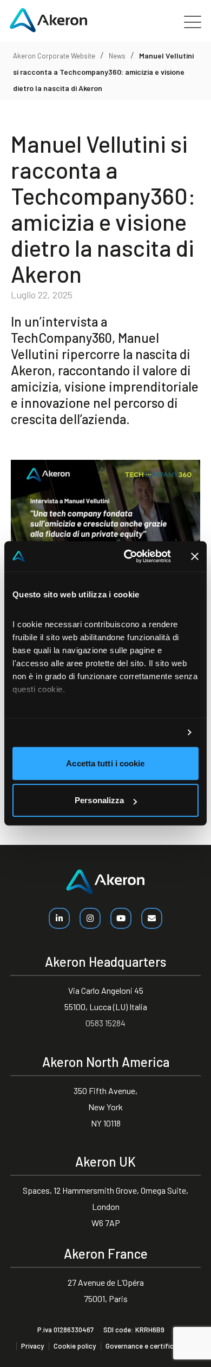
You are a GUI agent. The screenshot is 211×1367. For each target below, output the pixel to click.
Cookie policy (75, 1346)
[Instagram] (90, 918)
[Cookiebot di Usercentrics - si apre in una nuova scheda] (128, 556)
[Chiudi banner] (195, 556)
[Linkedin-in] (59, 918)
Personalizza (99, 800)
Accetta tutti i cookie (105, 763)
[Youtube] (120, 918)
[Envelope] (151, 918)
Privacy (32, 1346)
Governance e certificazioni (149, 1346)
